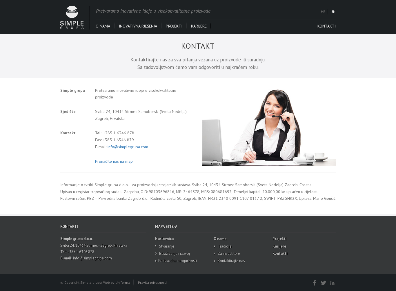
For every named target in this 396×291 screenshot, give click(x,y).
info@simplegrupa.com (128, 146)
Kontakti (326, 26)
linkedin (332, 282)
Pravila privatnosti (152, 282)
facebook (314, 282)
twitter (323, 282)
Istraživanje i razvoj (174, 253)
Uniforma (122, 282)
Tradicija (224, 246)
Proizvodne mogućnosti (177, 260)
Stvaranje (166, 246)
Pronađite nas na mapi (114, 161)
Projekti (174, 26)
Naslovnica (164, 238)
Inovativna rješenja (138, 26)
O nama (103, 26)
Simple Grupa (71, 17)
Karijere (199, 26)
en (333, 11)
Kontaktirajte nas (231, 260)
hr (323, 11)
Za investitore (228, 253)
